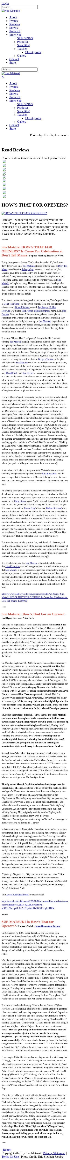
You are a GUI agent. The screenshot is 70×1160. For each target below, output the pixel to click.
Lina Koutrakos (49, 473)
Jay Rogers (43, 307)
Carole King (29, 508)
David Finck (12, 373)
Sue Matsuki (29, 266)
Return (7, 1149)
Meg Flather (27, 310)
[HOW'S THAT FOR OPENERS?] (24, 213)
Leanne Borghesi (42, 310)
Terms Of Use (10, 1156)
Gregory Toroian (45, 359)
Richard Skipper (22, 307)
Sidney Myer (27, 269)
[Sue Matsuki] (11, 10)
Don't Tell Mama (11, 303)
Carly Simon (20, 501)
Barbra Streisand (53, 508)
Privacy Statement (54, 1153)
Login (5, 3)
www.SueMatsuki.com (17, 894)
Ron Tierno (28, 373)
